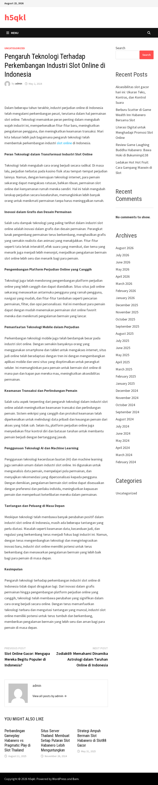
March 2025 (124, 369)
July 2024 (122, 426)
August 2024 (125, 419)
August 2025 (125, 333)
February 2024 (126, 462)
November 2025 (127, 312)
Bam (75, 779)
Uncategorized (14, 48)
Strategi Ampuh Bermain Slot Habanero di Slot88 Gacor (91, 738)
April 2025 (123, 362)
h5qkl (15, 17)
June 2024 (123, 433)
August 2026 (125, 248)
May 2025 (122, 355)
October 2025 (125, 319)
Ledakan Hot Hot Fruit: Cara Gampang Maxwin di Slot (134, 167)
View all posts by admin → (50, 696)
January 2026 (125, 298)
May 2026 (122, 269)
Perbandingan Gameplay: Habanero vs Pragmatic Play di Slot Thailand (17, 740)
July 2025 (122, 340)
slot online (64, 143)
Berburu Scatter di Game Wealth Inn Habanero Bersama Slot (133, 114)
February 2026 (126, 290)
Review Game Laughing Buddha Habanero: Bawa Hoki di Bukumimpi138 (133, 149)
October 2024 (125, 405)
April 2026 (123, 276)
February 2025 (126, 376)
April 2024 (123, 447)
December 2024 (127, 390)
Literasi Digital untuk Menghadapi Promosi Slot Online (134, 132)
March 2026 (124, 283)
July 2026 (122, 255)
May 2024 (122, 440)
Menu (14, 33)
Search (120, 48)
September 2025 (127, 326)
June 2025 (123, 348)
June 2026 (123, 262)
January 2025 (125, 383)
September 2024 (127, 412)
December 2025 (127, 305)
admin (18, 83)
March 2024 (124, 455)
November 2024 (127, 397)
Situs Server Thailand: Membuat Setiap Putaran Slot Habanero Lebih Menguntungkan (55, 740)
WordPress (59, 779)
